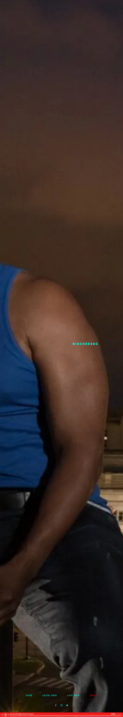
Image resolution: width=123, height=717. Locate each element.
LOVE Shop (73, 696)
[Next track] (8, 714)
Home (29, 696)
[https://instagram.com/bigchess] (61, 705)
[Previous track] (2, 714)
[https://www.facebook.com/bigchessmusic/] (56, 705)
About (93, 696)
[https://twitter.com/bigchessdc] (67, 705)
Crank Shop (50, 696)
